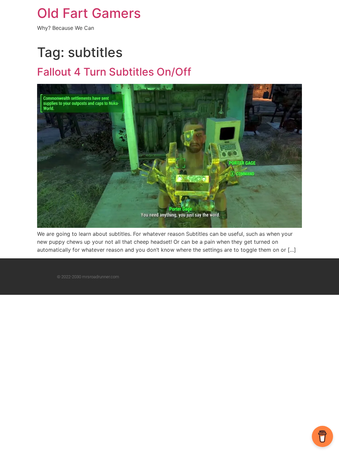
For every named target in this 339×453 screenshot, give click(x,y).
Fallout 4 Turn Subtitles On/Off (114, 71)
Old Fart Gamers (89, 13)
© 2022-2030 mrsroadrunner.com (88, 276)
